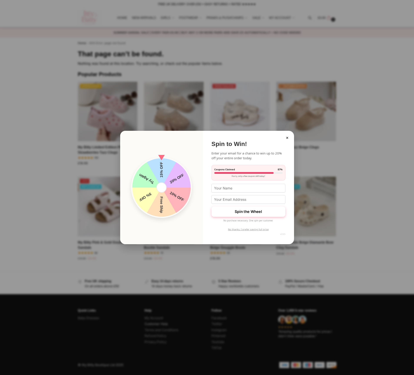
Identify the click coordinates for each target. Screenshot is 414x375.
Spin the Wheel (248, 211)
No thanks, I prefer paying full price (248, 229)
